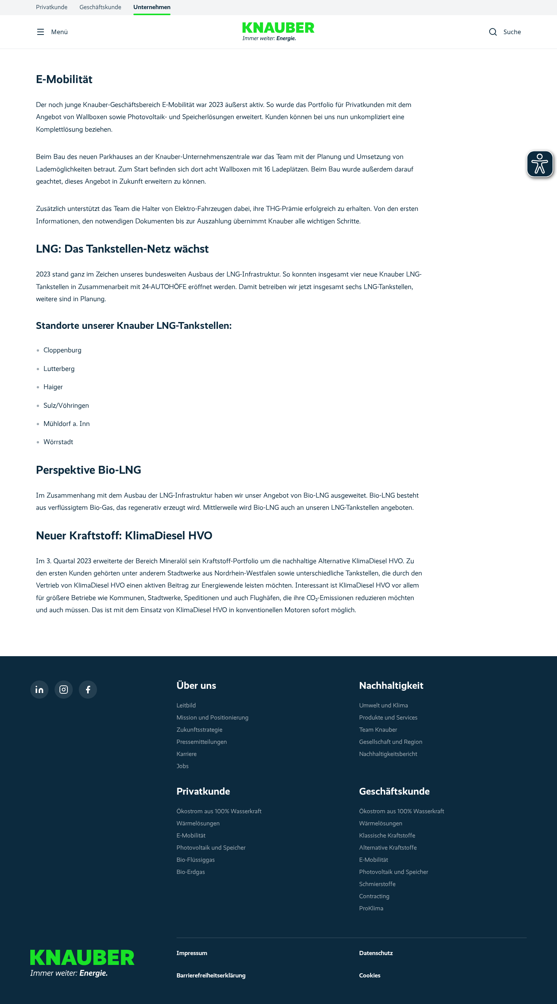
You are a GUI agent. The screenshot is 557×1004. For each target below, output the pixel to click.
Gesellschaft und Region (390, 742)
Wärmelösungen (198, 824)
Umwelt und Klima (383, 706)
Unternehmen (152, 8)
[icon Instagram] (64, 689)
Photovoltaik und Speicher (211, 848)
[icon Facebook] (88, 689)
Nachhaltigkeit (391, 686)
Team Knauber (378, 730)
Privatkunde (51, 8)
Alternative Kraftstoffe (388, 848)
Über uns (196, 686)
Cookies (369, 976)
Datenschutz (376, 954)
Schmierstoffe (377, 884)
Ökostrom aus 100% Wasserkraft (219, 812)
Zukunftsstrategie (199, 730)
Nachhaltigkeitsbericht (388, 754)
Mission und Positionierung (213, 718)
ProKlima (371, 909)
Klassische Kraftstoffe (387, 836)
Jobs (183, 767)
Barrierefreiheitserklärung (211, 976)
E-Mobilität (191, 836)
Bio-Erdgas (191, 872)
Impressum (192, 954)
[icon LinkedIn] (39, 689)
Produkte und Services (388, 718)
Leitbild (186, 706)
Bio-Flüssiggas (196, 860)
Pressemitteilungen (202, 742)
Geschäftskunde (100, 8)
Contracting (374, 897)
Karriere (187, 754)
